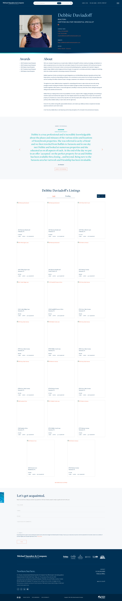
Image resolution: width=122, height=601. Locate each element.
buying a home (36, 581)
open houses (48, 583)
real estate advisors (21, 579)
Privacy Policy (39, 536)
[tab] (54, 196)
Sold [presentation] (53, 196)
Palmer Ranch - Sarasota (64, 48)
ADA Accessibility (45, 597)
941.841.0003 (93, 3)
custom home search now (23, 585)
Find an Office (101, 574)
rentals (49, 581)
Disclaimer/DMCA (35, 597)
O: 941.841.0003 (100, 571)
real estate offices (45, 577)
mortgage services (56, 581)
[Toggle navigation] (118, 3)
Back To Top (100, 581)
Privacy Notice (26, 597)
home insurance (38, 583)
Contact (102, 569)
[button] (20, 150)
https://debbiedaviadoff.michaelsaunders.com (69, 42)
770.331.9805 (63, 33)
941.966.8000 (64, 31)
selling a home (44, 581)
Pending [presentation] (67, 196)
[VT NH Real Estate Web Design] (101, 597)
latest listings (54, 583)
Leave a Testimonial (61, 169)
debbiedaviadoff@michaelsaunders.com (71, 36)
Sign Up (104, 3)
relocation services (28, 583)
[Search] (71, 3)
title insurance (20, 583)
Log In (99, 3)
